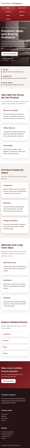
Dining (8, 15)
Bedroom (21, 11)
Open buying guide (8, 381)
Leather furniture (6, 436)
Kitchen (22, 15)
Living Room (8, 11)
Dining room (4, 418)
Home (8, 8)
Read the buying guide (9, 53)
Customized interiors (7, 434)
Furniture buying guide (7, 432)
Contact (8, 19)
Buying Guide (22, 8)
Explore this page (8, 58)
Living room (4, 414)
